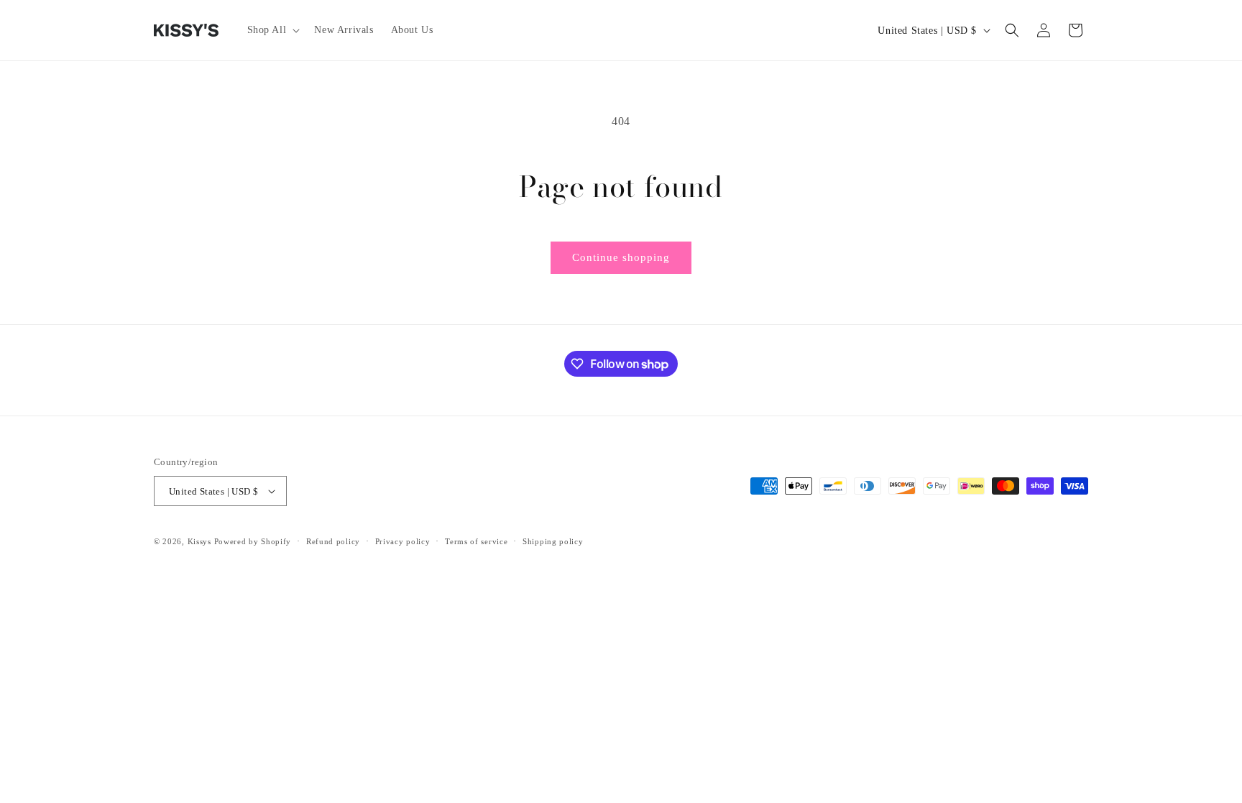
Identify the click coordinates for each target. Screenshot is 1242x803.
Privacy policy (403, 541)
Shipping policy (553, 541)
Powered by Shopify (253, 541)
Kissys (201, 541)
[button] (272, 30)
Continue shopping (621, 257)
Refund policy (333, 541)
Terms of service (476, 541)
